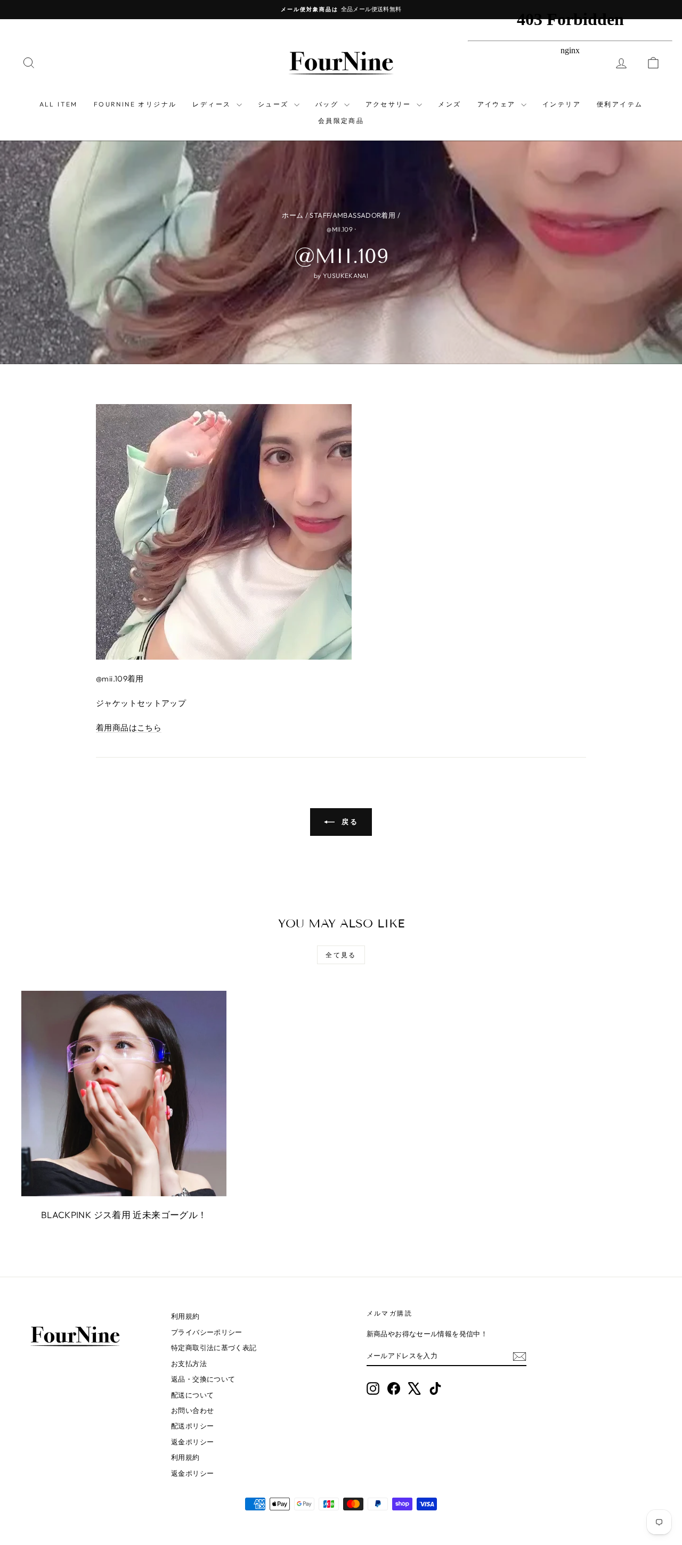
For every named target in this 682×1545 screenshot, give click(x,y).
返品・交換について (203, 1379)
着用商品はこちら (128, 727)
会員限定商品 (341, 121)
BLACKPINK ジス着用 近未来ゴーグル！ (124, 1214)
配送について (192, 1395)
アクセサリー (390, 104)
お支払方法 (189, 1363)
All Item (58, 104)
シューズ (274, 104)
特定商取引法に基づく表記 (214, 1347)
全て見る (341, 955)
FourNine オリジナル (135, 104)
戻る (349, 821)
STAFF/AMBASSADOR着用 (352, 215)
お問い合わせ (192, 1410)
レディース (212, 104)
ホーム (292, 215)
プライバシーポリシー (206, 1332)
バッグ (328, 104)
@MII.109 (340, 229)
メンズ (449, 104)
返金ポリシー (192, 1441)
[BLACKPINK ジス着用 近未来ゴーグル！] (123, 1093)
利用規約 (185, 1316)
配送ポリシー (192, 1425)
